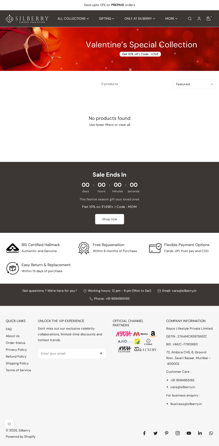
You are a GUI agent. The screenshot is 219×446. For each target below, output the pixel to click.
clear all (124, 125)
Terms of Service (18, 370)
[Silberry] (27, 18)
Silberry (24, 430)
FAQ (9, 329)
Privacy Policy (16, 350)
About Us (13, 336)
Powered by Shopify (21, 436)
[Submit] (101, 353)
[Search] (189, 18)
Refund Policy (16, 356)
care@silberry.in (184, 291)
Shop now (109, 219)
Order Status (15, 343)
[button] (73, 19)
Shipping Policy (17, 363)
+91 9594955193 (118, 298)
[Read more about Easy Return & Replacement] (12, 268)
